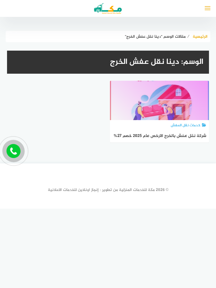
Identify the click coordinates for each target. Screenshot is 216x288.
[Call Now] (13, 151)
